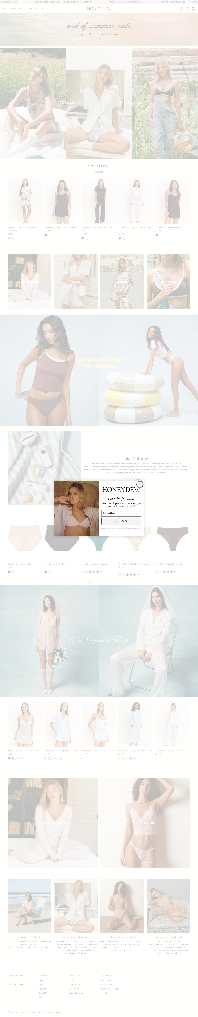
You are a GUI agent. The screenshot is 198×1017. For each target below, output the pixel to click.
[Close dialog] (140, 484)
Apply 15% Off (121, 521)
